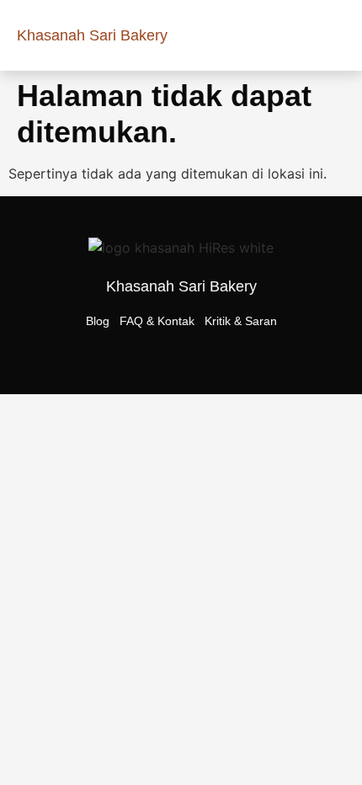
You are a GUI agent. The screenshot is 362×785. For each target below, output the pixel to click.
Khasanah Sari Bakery (92, 35)
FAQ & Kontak (157, 321)
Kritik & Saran (241, 321)
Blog (97, 321)
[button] (333, 36)
